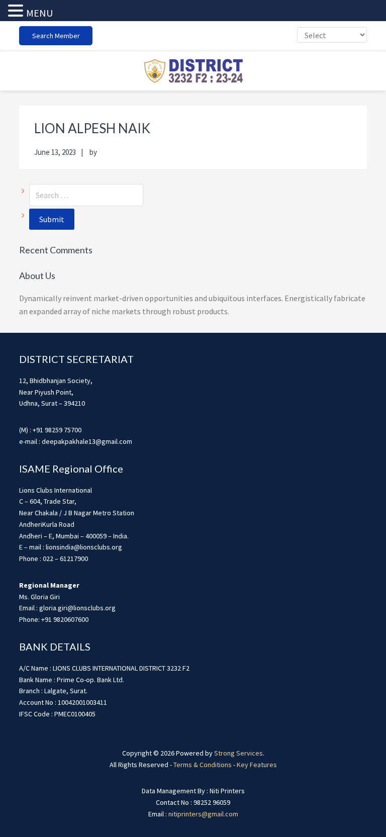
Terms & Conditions (202, 764)
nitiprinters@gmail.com (203, 813)
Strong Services (238, 753)
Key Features (257, 764)
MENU (39, 13)
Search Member (56, 35)
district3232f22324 (193, 70)
